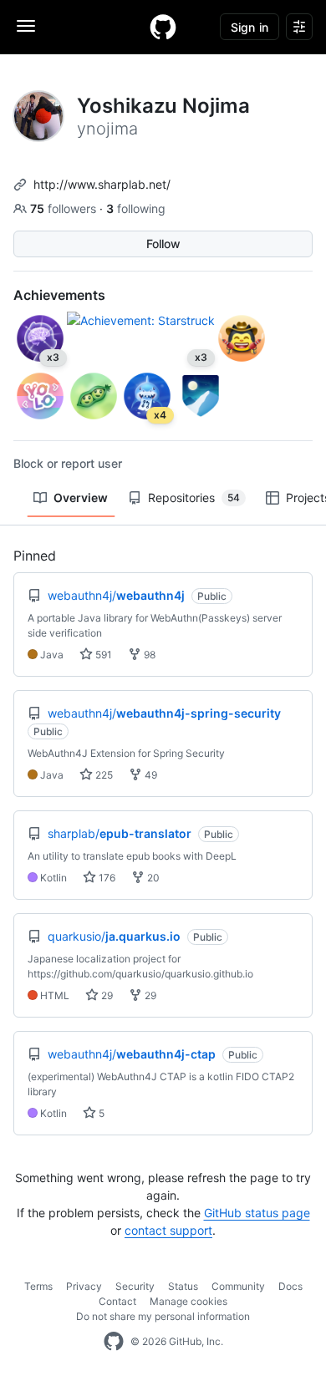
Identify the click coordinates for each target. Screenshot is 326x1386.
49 (149, 775)
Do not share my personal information (163, 1316)
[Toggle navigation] (25, 25)
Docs (290, 1286)
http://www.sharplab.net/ (102, 184)
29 (106, 995)
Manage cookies (188, 1301)
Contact (117, 1301)
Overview (80, 497)
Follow (163, 243)
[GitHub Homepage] (114, 1342)
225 (103, 775)
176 (105, 877)
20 (152, 877)
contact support (168, 1230)
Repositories (194, 497)
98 (148, 654)
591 (102, 654)
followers (64, 208)
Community (238, 1286)
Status (183, 1286)
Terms (38, 1286)
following (136, 208)
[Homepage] (163, 26)
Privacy (84, 1286)
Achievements (59, 295)
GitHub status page (257, 1213)
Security (135, 1286)
